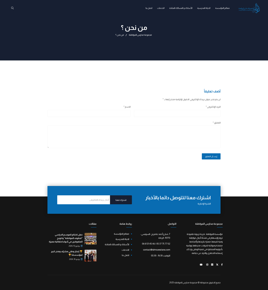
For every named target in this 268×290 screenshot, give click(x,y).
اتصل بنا (149, 8)
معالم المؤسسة (222, 8)
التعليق (217, 122)
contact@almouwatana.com (156, 250)
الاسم (127, 107)
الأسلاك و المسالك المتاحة (180, 8)
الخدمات (160, 8)
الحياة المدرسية (203, 8)
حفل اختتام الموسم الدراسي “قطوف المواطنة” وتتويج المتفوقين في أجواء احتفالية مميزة (65, 238)
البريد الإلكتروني (213, 107)
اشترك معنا (121, 200)
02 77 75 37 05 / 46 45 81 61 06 (156, 244)
